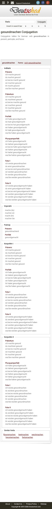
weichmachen (37, 435)
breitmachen (23, 435)
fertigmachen (27, 437)
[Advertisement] (26, 50)
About (7, 504)
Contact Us (18, 504)
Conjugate (42, 22)
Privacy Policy (31, 504)
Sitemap (44, 504)
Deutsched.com (35, 507)
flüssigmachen (9, 435)
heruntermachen (12, 437)
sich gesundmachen (32, 63)
